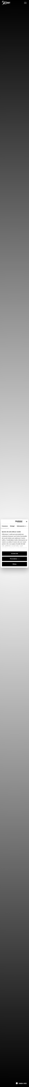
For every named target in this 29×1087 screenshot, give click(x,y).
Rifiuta (14, 564)
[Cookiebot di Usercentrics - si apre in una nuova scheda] (16, 522)
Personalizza (13, 558)
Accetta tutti (14, 553)
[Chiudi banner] (26, 521)
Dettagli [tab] (12, 526)
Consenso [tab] (5, 526)
